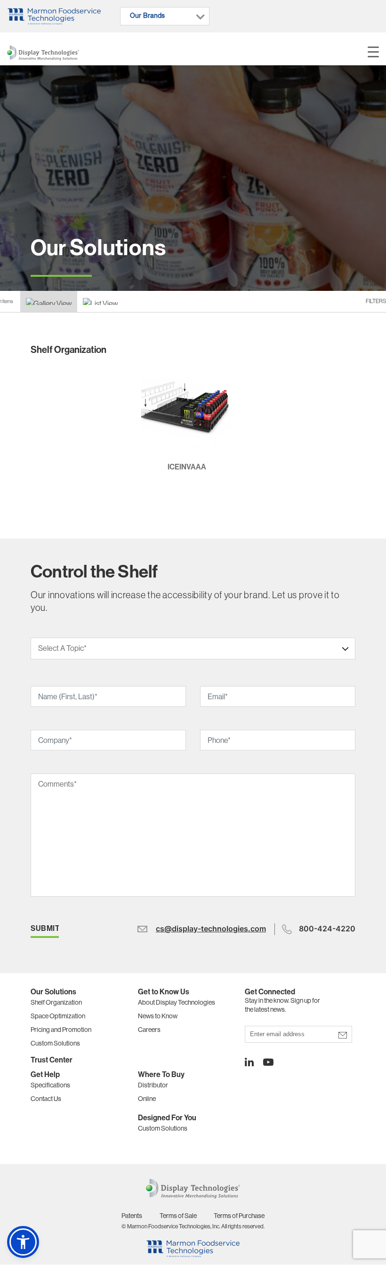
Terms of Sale (178, 1215)
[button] (23, 1242)
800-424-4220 (327, 928)
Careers (149, 1029)
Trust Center (51, 1059)
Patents (131, 1215)
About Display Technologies (176, 1002)
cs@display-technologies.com (211, 928)
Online (147, 1098)
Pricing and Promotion (61, 1029)
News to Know (157, 1016)
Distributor (153, 1085)
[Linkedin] (249, 1062)
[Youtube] (263, 1062)
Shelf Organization (56, 1002)
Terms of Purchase (239, 1215)
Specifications (50, 1085)
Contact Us (46, 1098)
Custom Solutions (55, 1043)
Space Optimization (58, 1016)
